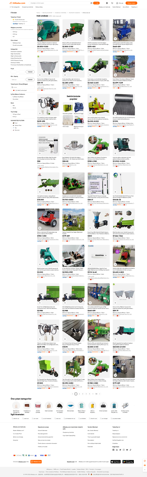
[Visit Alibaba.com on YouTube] (127, 450)
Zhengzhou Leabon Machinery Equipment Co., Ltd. (99, 124)
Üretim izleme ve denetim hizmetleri (47, 443)
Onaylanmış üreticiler (68, 432)
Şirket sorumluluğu (18, 437)
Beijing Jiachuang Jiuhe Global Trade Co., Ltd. (73, 275)
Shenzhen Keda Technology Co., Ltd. (46, 314)
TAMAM (30, 72)
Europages (98, 469)
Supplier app (70, 461)
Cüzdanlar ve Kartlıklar (60, 12)
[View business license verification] (89, 474)
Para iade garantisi (42, 433)
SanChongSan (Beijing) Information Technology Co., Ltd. (48, 167)
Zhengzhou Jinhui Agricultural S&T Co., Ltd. (73, 50)
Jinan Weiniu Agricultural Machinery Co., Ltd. (99, 278)
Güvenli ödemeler (42, 430)
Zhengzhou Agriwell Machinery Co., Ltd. (47, 50)
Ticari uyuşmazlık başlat (94, 437)
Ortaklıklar (115, 443)
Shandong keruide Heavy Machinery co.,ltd (124, 275)
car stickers (83, 418)
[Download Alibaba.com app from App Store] (116, 461)
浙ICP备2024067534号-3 (117, 474)
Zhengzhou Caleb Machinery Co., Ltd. (72, 86)
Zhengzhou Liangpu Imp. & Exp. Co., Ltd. (123, 239)
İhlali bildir (90, 446)
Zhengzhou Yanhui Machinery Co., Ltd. (72, 203)
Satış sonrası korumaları (44, 440)
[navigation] (23, 203)
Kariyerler (15, 440)
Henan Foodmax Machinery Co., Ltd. (122, 86)
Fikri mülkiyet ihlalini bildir (94, 443)
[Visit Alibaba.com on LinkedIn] (117, 450)
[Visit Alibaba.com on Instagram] (124, 450)
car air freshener (47, 418)
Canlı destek (91, 433)
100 (96, 393)
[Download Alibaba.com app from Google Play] (128, 461)
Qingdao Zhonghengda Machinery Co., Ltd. (48, 203)
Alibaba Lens (22, 461)
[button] (91, 3)
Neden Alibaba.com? (18, 430)
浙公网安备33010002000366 (101, 474)
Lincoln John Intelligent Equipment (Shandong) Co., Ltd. (48, 239)
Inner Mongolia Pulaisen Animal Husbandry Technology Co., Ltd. (99, 50)
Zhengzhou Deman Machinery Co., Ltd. (98, 164)
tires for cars (94, 418)
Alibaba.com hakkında (19, 427)
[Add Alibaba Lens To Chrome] (36, 461)
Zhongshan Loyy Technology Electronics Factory (99, 203)
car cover (36, 418)
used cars (26, 418)
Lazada (73, 469)
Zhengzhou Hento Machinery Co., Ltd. (47, 124)
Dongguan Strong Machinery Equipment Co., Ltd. (73, 314)
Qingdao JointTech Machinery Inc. (122, 164)
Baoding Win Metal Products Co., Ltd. (122, 50)
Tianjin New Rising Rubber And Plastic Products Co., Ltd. (124, 124)
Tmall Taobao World (65, 469)
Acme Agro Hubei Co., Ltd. (69, 164)
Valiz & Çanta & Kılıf (47, 12)
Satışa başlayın (116, 433)
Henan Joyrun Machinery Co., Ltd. (46, 275)
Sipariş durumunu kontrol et (119, 437)
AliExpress (49, 469)
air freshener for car (70, 418)
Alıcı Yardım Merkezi (93, 430)
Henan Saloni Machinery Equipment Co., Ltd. (99, 86)
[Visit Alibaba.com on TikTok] (130, 450)
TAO (87, 469)
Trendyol (91, 469)
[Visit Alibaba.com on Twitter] (120, 450)
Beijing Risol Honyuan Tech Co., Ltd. (46, 88)
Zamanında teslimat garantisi (45, 437)
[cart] (112, 3)
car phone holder (117, 418)
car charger (105, 418)
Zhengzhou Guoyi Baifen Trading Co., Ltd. (73, 239)
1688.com (56, 469)
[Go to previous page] (72, 393)
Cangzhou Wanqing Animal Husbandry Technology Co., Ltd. (124, 203)
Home (38, 12)
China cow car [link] (86, 12)
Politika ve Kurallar (42, 446)
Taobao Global (80, 469)
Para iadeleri (91, 440)
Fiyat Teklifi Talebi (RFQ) (69, 435)
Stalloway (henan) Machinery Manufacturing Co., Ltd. (99, 239)
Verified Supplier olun (118, 440)
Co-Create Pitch (17, 433)
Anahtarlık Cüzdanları (74, 12)
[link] (145, 461)
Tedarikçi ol (115, 430)
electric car (16, 418)
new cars (58, 418)
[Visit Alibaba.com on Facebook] (113, 450)
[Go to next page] (99, 393)
